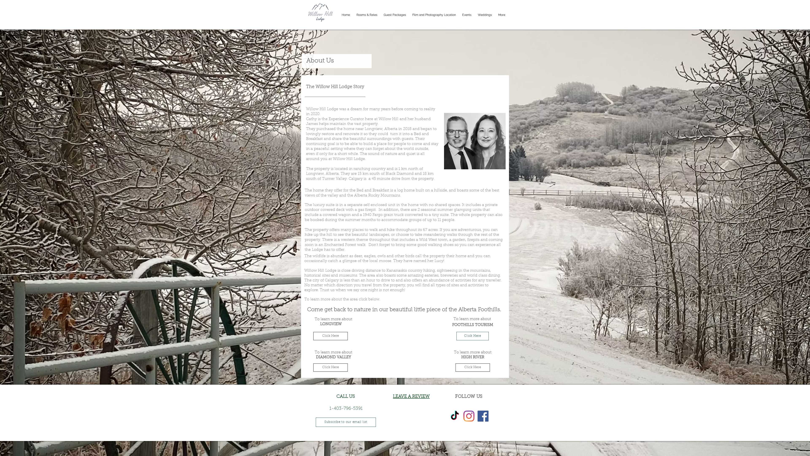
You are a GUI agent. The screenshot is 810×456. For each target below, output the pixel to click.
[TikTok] (454, 416)
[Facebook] (483, 416)
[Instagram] (468, 416)
